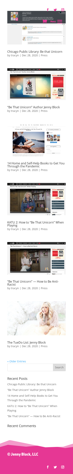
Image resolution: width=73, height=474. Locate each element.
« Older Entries (16, 361)
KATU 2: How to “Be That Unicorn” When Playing (35, 223)
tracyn (15, 55)
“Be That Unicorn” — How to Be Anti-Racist (33, 283)
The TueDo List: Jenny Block (26, 342)
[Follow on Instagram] (63, 467)
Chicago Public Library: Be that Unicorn (34, 52)
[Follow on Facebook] (48, 467)
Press (44, 55)
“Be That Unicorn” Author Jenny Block (33, 107)
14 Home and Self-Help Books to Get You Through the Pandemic (36, 164)
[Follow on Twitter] (55, 467)
